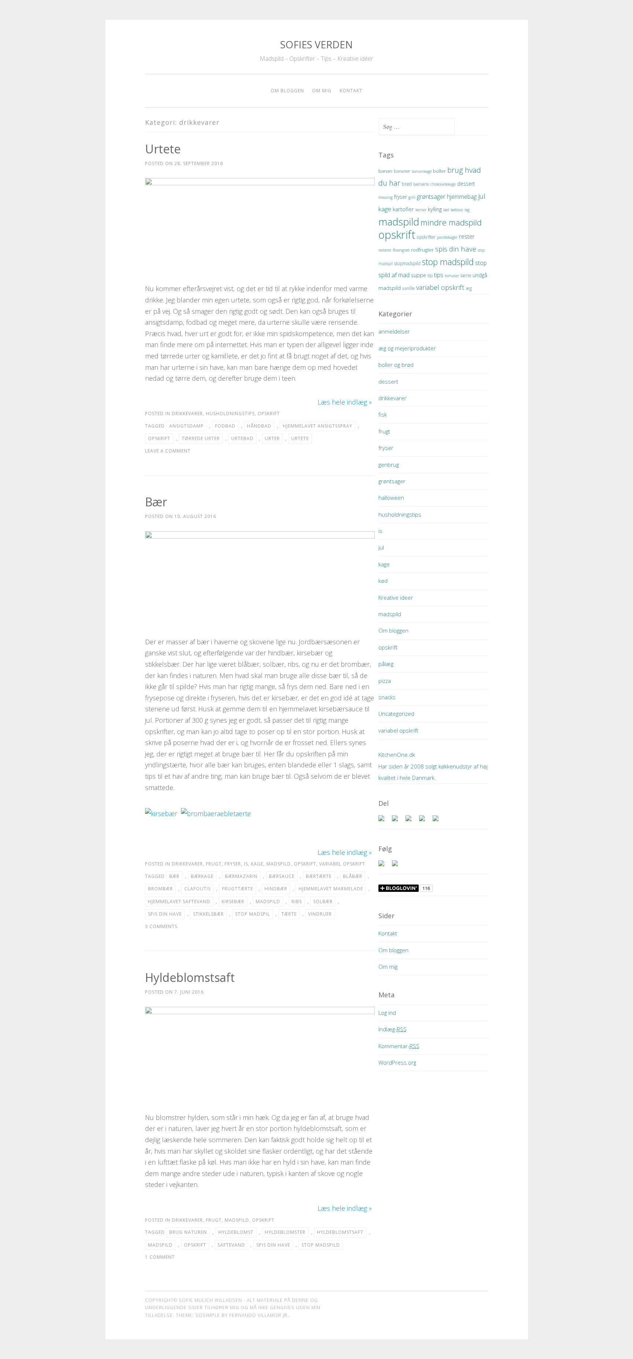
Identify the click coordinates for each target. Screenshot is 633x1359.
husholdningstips (230, 413)
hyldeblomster (285, 1232)
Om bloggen (287, 91)
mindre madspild (451, 222)
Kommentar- (398, 1046)
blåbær (352, 876)
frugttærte (237, 889)
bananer (402, 171)
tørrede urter (201, 438)
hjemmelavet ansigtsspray (317, 426)
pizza (384, 680)
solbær (323, 901)
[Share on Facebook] (384, 821)
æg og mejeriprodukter (407, 348)
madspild (278, 864)
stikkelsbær (208, 914)
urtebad (242, 438)
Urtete (163, 149)
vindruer (320, 914)
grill (411, 197)
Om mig (322, 91)
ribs (297, 901)
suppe (418, 275)
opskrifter (426, 237)
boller (439, 171)
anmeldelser (394, 331)
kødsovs (457, 209)
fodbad (225, 426)
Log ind (387, 1012)
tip (430, 275)
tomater (452, 275)
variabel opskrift (342, 864)
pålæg (385, 663)
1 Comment (160, 1257)
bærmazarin (241, 876)
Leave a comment (167, 451)
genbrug (388, 464)
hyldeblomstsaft (340, 1232)
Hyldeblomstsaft (190, 977)
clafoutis (197, 889)
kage (257, 864)
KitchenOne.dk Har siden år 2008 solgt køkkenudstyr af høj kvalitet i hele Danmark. (433, 766)
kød (446, 209)
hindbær (275, 889)
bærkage (202, 876)
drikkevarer (187, 413)
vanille (408, 288)
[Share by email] (438, 821)
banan (385, 171)
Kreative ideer (395, 597)
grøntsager (431, 196)
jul (481, 196)
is (246, 864)
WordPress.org (397, 1062)
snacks (387, 697)
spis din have (165, 914)
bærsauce (282, 876)
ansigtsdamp (186, 426)
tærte (289, 914)
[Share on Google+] (411, 821)
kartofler (403, 209)
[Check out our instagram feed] (398, 866)
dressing (385, 197)
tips (438, 275)
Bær (156, 502)
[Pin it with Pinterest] (425, 821)
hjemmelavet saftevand (179, 901)
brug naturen (188, 1232)
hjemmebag (462, 197)
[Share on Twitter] (398, 821)
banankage (422, 171)
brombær (160, 889)
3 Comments (161, 926)
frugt (214, 864)
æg (469, 288)
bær (174, 876)
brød (407, 184)
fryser (233, 864)
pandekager (447, 237)
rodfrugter (422, 249)
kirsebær (233, 901)
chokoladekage (443, 184)
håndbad (259, 426)
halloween (391, 497)
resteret (384, 250)
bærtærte (319, 876)
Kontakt (351, 91)
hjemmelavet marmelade (331, 889)
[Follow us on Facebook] (384, 866)
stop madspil (252, 914)
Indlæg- (392, 1029)
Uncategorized (396, 713)
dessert (466, 183)
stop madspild (320, 1245)
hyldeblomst (235, 1232)
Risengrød (401, 250)
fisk (382, 414)
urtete (300, 438)
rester (467, 236)
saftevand (231, 1245)
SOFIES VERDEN (316, 44)
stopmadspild (407, 263)
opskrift (269, 413)
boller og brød (396, 364)
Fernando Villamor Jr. (259, 1315)
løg (467, 209)
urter (272, 438)
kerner (420, 209)
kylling (435, 209)
